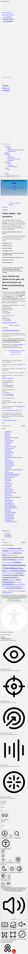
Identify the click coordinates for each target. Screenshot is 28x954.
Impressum (7, 161)
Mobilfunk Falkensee (12, 579)
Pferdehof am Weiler (9, 477)
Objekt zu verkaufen (9, 489)
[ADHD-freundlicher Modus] (1, 736)
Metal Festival (8, 468)
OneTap (9, 634)
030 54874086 (7, 312)
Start (15, 186)
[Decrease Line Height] (2, 828)
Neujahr (18, 579)
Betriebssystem (8, 432)
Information (7, 154)
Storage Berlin (8, 454)
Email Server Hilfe (9, 472)
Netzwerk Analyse (9, 483)
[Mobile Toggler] (10, 154)
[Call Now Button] (14, 951)
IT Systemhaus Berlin (9, 515)
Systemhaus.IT (5, 305)
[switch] (1, 672)
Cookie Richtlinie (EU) (12, 166)
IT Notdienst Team (6, 322)
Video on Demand (9, 520)
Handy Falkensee (15, 555)
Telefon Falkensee (15, 588)
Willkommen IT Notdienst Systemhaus (16, 149)
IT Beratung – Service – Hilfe (14, 158)
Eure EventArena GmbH (10, 492)
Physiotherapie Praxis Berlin (11, 521)
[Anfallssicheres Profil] (1, 704)
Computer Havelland (12, 550)
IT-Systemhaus (19, 406)
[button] (1, 603)
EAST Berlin (7, 436)
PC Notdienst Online (9, 452)
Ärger (4, 406)
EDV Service (11, 325)
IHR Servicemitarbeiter (18, 344)
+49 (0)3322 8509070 (8, 394)
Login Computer (8, 480)
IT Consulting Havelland (9, 562)
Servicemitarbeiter (7, 584)
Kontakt (9, 163)
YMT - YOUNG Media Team (11, 507)
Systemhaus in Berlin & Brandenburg (13, 497)
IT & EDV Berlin (8, 442)
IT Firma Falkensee (10, 568)
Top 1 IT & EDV (8, 501)
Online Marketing (11, 410)
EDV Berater (20, 550)
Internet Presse (17, 325)
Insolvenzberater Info (9, 517)
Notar (11, 416)
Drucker (16, 550)
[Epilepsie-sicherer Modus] (1, 799)
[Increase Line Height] (2, 823)
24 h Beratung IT (8, 451)
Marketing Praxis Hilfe (10, 465)
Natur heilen (7, 498)
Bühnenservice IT (9, 455)
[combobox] (14, 598)
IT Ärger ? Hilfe (8, 466)
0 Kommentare (13, 322)
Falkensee (7, 152)
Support (19, 364)
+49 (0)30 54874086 (8, 385)
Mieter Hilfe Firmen (9, 503)
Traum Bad (7, 481)
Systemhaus (7, 434)
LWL (19, 577)
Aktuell (9, 155)
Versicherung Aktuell (9, 513)
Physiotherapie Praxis (9, 448)
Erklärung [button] (3, 637)
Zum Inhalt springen (5, 1)
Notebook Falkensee (8, 582)
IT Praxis (19, 573)
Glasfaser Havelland (9, 555)
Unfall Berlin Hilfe (9, 463)
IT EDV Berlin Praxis (9, 461)
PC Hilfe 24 (7, 445)
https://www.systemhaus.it (7, 378)
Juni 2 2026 (4, 207)
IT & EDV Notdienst (9, 440)
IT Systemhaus (8, 449)
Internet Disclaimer (9, 500)
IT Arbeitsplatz (8, 494)
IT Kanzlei (14, 570)
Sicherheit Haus (8, 484)
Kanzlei (4, 416)
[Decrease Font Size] (2, 810)
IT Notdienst (7, 146)
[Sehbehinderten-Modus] (1, 672)
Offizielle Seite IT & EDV (10, 446)
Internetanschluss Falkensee (10, 557)
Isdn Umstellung (11, 157)
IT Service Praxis (8, 495)
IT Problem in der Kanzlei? (10, 512)
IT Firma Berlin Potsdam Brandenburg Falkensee (11, 330)
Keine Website (8, 478)
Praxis (14, 414)
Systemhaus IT (8, 431)
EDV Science (8, 439)
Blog (9, 169)
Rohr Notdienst (8, 510)
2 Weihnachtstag (4, 548)
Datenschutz (10, 165)
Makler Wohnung (8, 491)
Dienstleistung (11, 160)
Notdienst (10, 148)
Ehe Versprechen (8, 460)
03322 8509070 (7, 320)
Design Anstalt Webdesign (10, 506)
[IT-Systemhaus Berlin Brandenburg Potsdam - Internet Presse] (15, 351)
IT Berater (17, 559)
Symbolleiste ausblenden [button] (6, 638)
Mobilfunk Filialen (12, 151)
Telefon (8, 588)
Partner (6, 168)
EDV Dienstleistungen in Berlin (11, 437)
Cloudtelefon (11, 548)
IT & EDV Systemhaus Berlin (11, 475)
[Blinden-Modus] (1, 768)
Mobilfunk (5, 579)
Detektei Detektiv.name (10, 504)
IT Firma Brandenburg (16, 565)
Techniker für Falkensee (17, 584)
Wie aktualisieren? (18, 890)
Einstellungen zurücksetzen (6, 942)
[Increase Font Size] (2, 804)
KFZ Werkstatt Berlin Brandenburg (12, 474)
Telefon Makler (10, 204)
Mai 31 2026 (5, 327)
